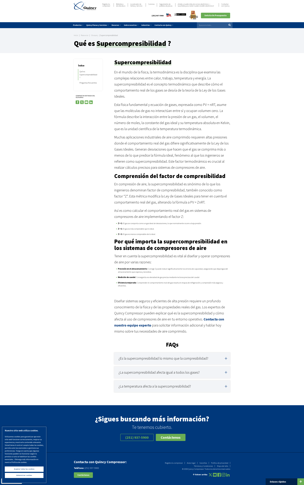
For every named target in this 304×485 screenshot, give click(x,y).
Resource (84, 35)
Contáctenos (170, 437)
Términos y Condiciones (203, 466)
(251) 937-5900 (158, 16)
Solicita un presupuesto (215, 15)
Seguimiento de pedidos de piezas (165, 5)
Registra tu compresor (106, 5)
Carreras (151, 4)
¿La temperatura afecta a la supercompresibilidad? (155, 386)
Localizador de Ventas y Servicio (136, 5)
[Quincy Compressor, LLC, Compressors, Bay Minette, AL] (180, 15)
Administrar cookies (24, 475)
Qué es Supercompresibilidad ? (88, 74)
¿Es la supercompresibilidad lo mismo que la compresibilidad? (163, 358)
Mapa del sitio (222, 466)
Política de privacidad (219, 463)
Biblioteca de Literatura (120, 5)
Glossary (94, 35)
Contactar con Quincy (225, 5)
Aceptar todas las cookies (24, 469)
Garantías (203, 463)
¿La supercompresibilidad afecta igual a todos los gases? (159, 372)
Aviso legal (191, 463)
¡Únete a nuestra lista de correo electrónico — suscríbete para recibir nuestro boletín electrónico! (196, 5)
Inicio (76, 35)
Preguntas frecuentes (88, 82)
